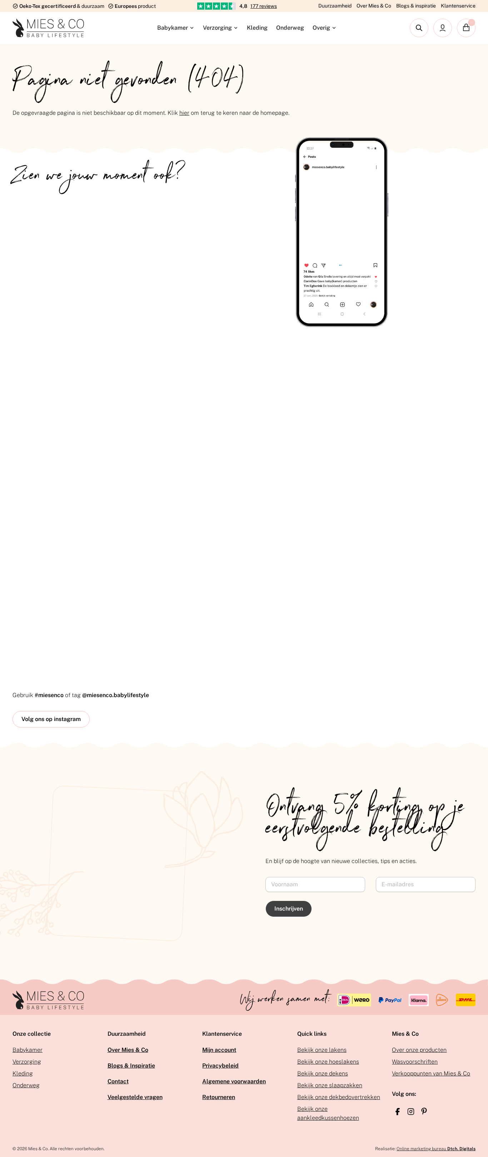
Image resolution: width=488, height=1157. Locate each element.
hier (184, 112)
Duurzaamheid (335, 6)
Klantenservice (458, 6)
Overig (321, 27)
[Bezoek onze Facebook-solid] (397, 1111)
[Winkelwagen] (466, 28)
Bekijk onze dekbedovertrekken (338, 1097)
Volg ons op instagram (51, 719)
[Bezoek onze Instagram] (411, 1111)
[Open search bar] (419, 28)
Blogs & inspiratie (416, 6)
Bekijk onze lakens (322, 1049)
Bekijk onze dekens (322, 1073)
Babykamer (172, 27)
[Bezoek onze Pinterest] (424, 1111)
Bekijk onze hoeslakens (328, 1061)
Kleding (257, 27)
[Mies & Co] (48, 28)
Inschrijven (288, 908)
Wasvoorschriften (415, 1061)
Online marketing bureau (436, 1148)
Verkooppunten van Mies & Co (431, 1073)
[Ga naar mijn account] (442, 28)
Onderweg (290, 27)
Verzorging (217, 27)
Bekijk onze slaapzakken (329, 1085)
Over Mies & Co (374, 6)
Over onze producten (419, 1049)
